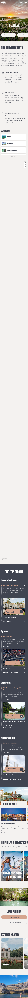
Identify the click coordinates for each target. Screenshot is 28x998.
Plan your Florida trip (15, 922)
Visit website (13, 917)
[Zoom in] (25, 163)
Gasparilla (6, 669)
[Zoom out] (25, 165)
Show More (13, 156)
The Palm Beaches (9, 617)
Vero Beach (7, 621)
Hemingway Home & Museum (13, 722)
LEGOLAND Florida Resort (12, 779)
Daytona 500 (7, 637)
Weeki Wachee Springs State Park (13, 689)
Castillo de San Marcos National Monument (11, 727)
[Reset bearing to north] (25, 167)
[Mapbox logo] (4, 559)
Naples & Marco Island (10, 585)
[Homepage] (3, 3)
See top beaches (8, 35)
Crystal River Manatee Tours (12, 775)
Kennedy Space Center (11, 743)
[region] (14, 360)
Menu (22, 2)
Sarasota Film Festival (10, 673)
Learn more (6, 595)
